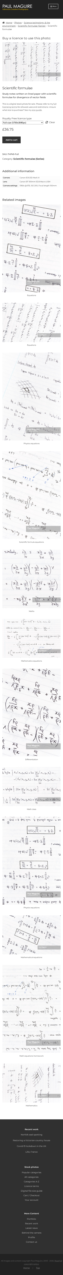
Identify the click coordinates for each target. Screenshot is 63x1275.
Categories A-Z (31, 1181)
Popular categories (31, 1172)
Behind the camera (31, 1232)
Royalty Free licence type (17, 118)
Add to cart (11, 139)
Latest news (31, 1228)
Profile (31, 1237)
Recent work (31, 1223)
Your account (31, 1200)
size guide (37, 110)
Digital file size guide (31, 1191)
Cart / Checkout (31, 1195)
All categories (31, 1177)
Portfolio (31, 1219)
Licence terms (31, 1186)
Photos (18, 22)
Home (9, 22)
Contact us (31, 1242)
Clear (52, 122)
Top (38, 1268)
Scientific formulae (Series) (32, 26)
